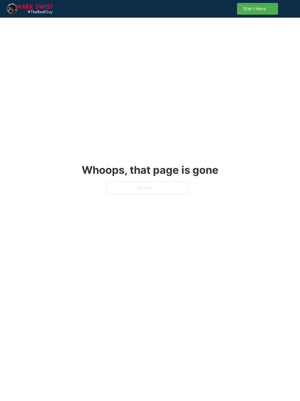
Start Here (254, 8)
